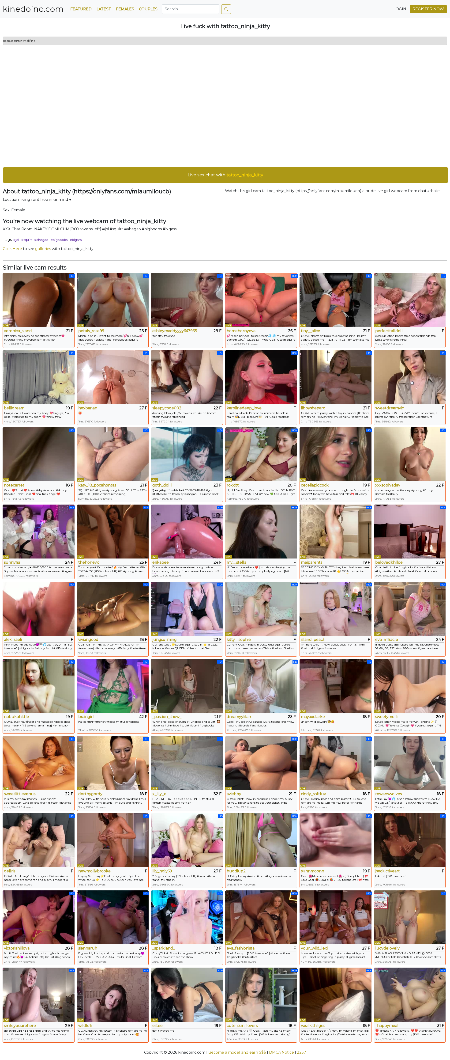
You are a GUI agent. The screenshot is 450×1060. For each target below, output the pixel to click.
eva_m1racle (386, 639)
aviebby (234, 794)
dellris (9, 871)
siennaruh (87, 948)
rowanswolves (388, 794)
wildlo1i (85, 1025)
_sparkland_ (163, 948)
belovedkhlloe (389, 562)
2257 (301, 1052)
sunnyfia (12, 562)
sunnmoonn (312, 871)
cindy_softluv (313, 794)
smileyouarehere (20, 1025)
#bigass (76, 240)
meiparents (311, 562)
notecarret (14, 485)
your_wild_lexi (314, 948)
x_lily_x (159, 794)
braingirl (86, 716)
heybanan (87, 408)
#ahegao (41, 240)
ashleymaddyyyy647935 (174, 331)
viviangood (88, 639)
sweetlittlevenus (19, 794)
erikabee (160, 562)
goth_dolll (162, 485)
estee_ (158, 1025)
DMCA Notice (281, 1052)
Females (125, 9)
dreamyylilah (239, 716)
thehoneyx (88, 562)
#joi (16, 240)
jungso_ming (164, 639)
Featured (81, 9)
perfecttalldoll (389, 331)
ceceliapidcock (315, 485)
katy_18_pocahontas (97, 485)
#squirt (26, 240)
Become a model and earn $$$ (237, 1052)
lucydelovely (387, 948)
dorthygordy (90, 794)
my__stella (236, 562)
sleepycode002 (166, 408)
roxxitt (233, 485)
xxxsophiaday (387, 485)
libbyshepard (313, 408)
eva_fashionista (241, 948)
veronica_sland (18, 331)
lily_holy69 (162, 871)
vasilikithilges (313, 1025)
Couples (148, 9)
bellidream (14, 408)
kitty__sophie (239, 639)
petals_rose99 (91, 331)
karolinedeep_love (244, 408)
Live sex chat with (225, 175)
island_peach (313, 639)
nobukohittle (16, 716)
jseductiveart (387, 871)
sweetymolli (386, 716)
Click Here (12, 249)
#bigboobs (59, 240)
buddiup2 (236, 871)
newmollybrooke (94, 871)
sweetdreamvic (389, 408)
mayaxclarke (313, 716)
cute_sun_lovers (242, 1025)
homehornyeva (241, 331)
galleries (43, 249)
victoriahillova (17, 948)
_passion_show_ (166, 716)
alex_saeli (13, 639)
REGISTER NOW (428, 9)
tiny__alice (310, 331)
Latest (104, 9)
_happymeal (386, 1025)
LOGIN (400, 9)
